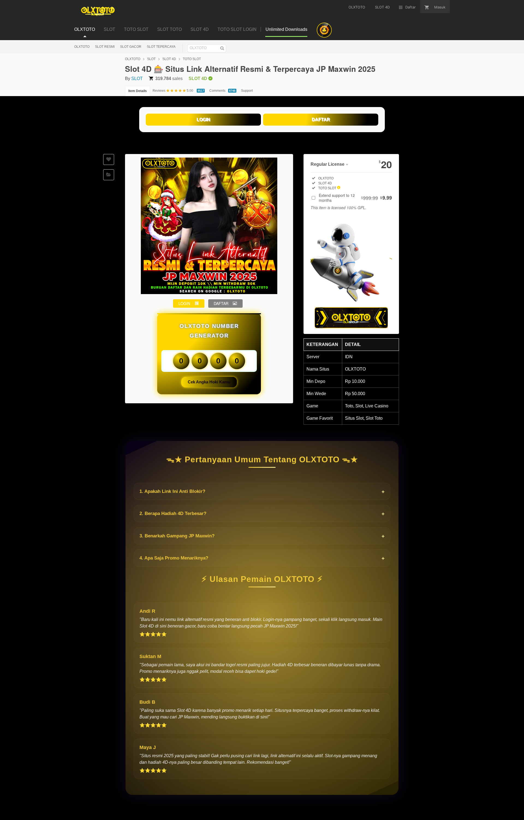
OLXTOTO (82, 47)
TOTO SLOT (192, 59)
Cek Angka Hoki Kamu (209, 382)
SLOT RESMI (105, 47)
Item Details (137, 91)
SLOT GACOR (130, 47)
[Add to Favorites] (108, 159)
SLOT (151, 59)
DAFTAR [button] (221, 303)
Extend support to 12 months (355, 198)
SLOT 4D (169, 59)
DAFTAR (321, 119)
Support (247, 91)
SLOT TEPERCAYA (161, 47)
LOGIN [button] (184, 303)
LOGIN (203, 119)
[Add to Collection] (108, 174)
